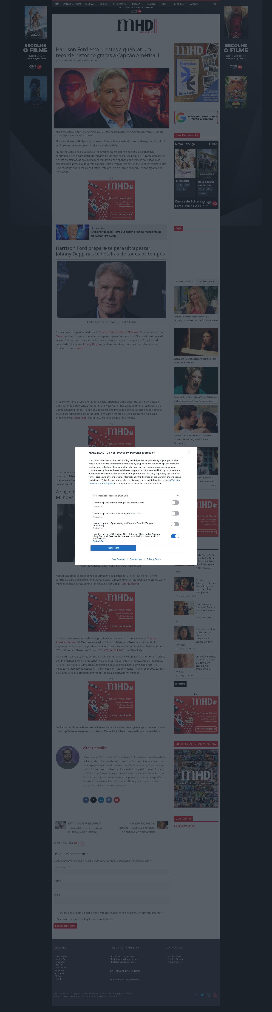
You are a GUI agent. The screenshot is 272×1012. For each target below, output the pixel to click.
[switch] (175, 502)
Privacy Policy (154, 559)
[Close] (190, 453)
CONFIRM (113, 548)
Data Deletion (118, 559)
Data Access (136, 559)
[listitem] (136, 495)
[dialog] (136, 506)
